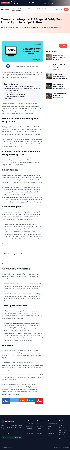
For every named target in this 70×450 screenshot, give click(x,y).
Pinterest (39, 402)
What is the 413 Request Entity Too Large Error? (19, 86)
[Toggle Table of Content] (39, 84)
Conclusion (8, 98)
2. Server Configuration (14, 92)
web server (16, 139)
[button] (62, 3)
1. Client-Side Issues (13, 90)
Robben (12, 66)
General (11, 27)
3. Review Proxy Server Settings (16, 94)
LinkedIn (31, 400)
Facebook (6, 402)
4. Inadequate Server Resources (16, 96)
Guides (23, 66)
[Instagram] (5, 433)
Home (5, 27)
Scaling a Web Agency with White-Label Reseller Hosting (60, 76)
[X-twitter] (2, 433)
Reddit (24, 400)
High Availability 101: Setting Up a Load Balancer (59, 67)
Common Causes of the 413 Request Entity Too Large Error (22, 88)
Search (63, 45)
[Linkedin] (8, 433)
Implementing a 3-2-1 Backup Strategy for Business (59, 57)
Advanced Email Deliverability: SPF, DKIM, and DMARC (59, 86)
